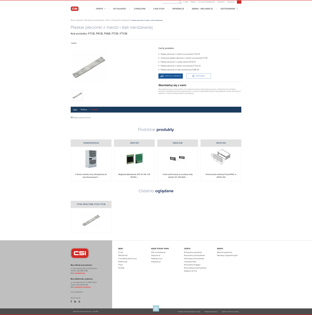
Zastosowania (227, 9)
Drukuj (73, 43)
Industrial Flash (190, 261)
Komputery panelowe (193, 252)
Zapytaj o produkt (173, 76)
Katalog (230, 2)
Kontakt (221, 2)
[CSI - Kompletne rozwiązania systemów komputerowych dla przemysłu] (80, 253)
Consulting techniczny (127, 258)
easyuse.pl (155, 255)
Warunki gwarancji (224, 252)
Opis (75, 109)
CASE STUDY (159, 9)
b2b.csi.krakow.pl (158, 252)
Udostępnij (200, 76)
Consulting (140, 9)
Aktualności (119, 9)
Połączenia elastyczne (121, 20)
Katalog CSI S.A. (190, 271)
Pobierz (84, 109)
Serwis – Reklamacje (202, 9)
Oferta (99, 9)
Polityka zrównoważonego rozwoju (189, 311)
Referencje (178, 9)
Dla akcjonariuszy (206, 2)
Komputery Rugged (192, 265)
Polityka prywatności (211, 311)
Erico (108, 20)
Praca (193, 2)
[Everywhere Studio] (156, 311)
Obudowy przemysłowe (94, 20)
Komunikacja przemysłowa (195, 268)
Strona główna (77, 20)
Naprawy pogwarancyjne (227, 255)
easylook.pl (156, 261)
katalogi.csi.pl (156, 258)
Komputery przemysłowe (194, 255)
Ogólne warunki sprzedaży (230, 311)
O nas (185, 2)
